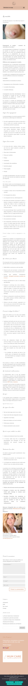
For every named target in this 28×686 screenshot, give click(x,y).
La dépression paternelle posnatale (10, 618)
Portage (4, 608)
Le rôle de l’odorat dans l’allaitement (11, 616)
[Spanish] (8, 648)
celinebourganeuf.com (8, 538)
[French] (4, 648)
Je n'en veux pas (18, 682)
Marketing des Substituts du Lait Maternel (12, 623)
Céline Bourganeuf (8, 20)
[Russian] (6, 648)
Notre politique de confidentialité (14, 684)
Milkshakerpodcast (17, 508)
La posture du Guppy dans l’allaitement (11, 619)
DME (4, 604)
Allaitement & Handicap (8, 621)
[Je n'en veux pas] (26, 680)
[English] (3, 648)
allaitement (5, 602)
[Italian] (5, 648)
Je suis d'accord (9, 682)
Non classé (20, 20)
